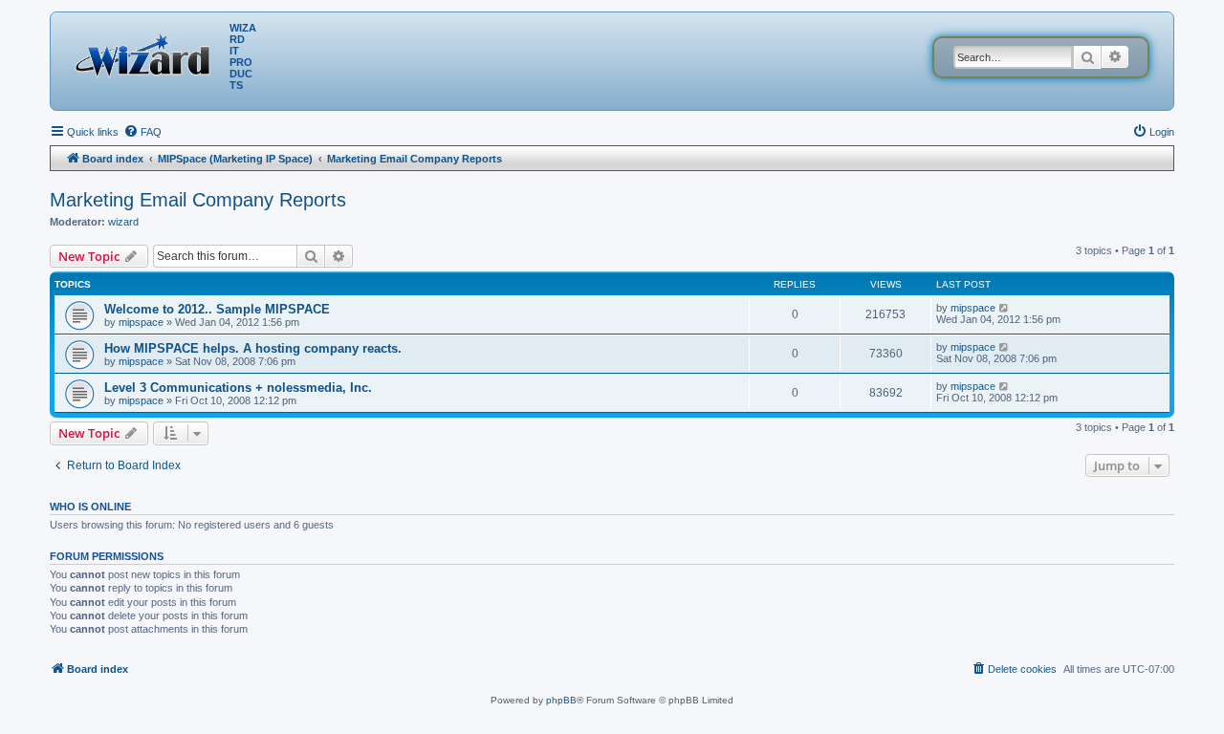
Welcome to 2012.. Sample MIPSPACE (217, 309)
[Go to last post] (1004, 307)
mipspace (141, 322)
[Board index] (147, 52)
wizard (123, 221)
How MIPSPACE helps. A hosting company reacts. (253, 348)
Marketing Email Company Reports (198, 199)
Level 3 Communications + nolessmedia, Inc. (238, 387)
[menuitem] (142, 131)
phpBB (561, 700)
